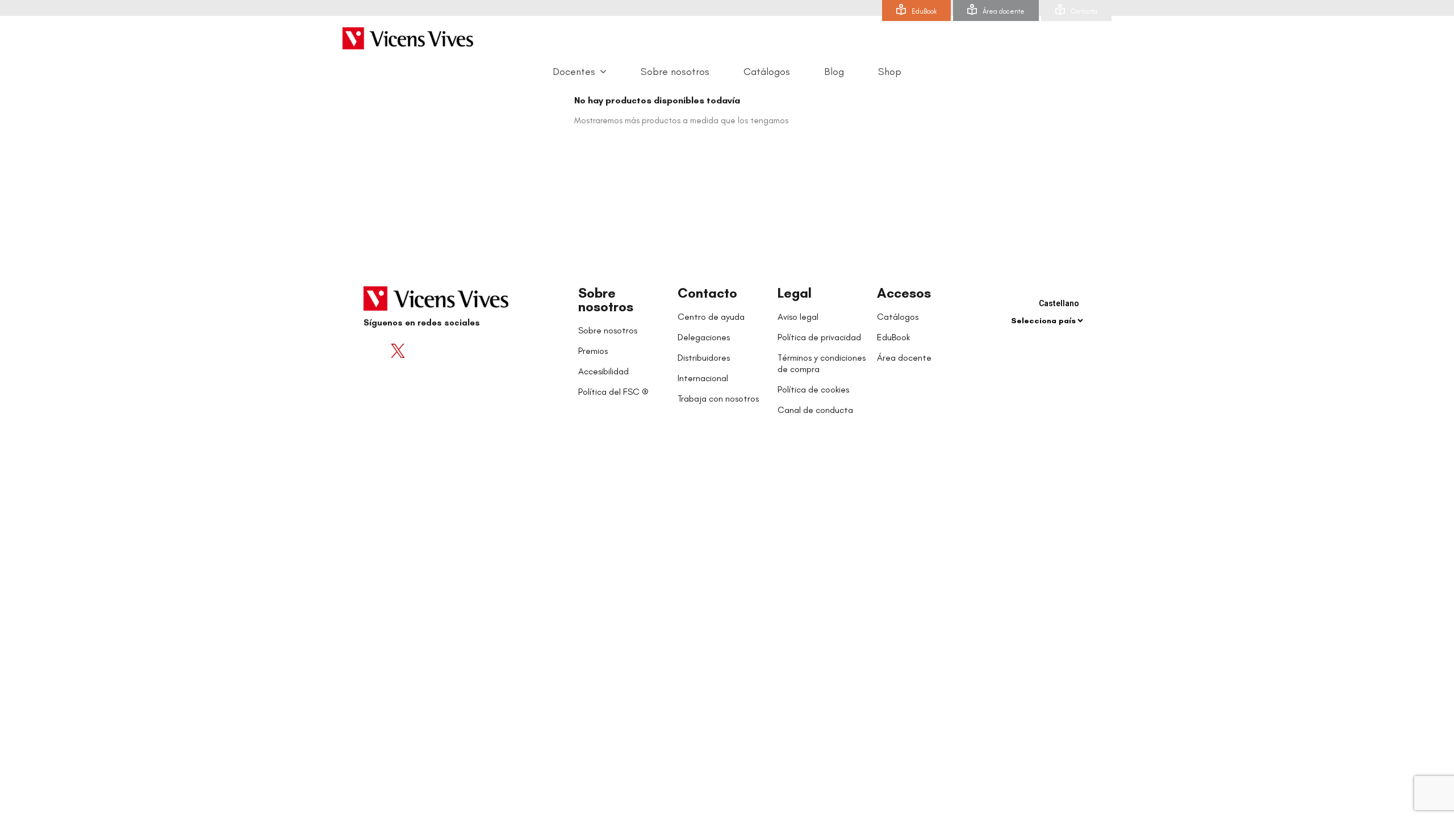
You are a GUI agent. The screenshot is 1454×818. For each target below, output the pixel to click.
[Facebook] (375, 350)
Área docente (1004, 11)
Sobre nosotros (605, 300)
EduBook (924, 11)
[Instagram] (443, 350)
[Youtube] (420, 350)
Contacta (1084, 11)
